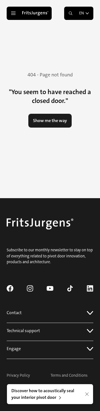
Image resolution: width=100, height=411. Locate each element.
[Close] (87, 394)
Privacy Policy (18, 375)
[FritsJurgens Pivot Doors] (36, 13)
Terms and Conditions (69, 375)
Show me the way (50, 120)
